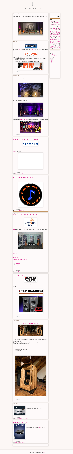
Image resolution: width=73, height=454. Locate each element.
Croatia (56, 24)
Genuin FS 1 (16, 442)
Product (54, 37)
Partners (51, 36)
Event (53, 26)
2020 (51, 60)
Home (29, 445)
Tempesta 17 (53, 46)
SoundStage (15, 253)
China (54, 22)
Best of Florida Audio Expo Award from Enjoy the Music (25, 177)
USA (23, 210)
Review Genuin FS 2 (21, 173)
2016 (51, 64)
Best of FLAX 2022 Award (18, 263)
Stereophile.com (20, 49)
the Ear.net (27, 284)
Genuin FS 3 (18, 135)
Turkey (59, 47)
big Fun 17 (52, 21)
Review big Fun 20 (58, 39)
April (52, 57)
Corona (16, 135)
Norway (57, 35)
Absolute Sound (15, 254)
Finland (56, 26)
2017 (51, 63)
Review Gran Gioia (27, 418)
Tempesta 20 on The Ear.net (19, 275)
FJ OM (59, 26)
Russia (58, 44)
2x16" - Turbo (16, 321)
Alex (14, 229)
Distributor (58, 25)
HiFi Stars (40, 427)
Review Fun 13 (57, 40)
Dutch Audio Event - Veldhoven (20, 76)
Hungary (53, 33)
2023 (51, 53)
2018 (51, 62)
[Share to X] (17, 71)
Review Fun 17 (52, 41)
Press (21, 418)
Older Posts (46, 445)
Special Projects (57, 45)
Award (15, 210)
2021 (51, 59)
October (53, 54)
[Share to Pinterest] (19, 71)
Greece (53, 32)
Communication (52, 23)
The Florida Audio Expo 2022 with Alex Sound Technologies (26, 214)
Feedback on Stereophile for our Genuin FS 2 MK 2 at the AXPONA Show (28, 43)
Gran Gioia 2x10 (19, 418)
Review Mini (57, 43)
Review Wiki (55, 44)
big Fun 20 (57, 21)
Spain (54, 45)
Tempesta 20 (55, 47)
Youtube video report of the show (24, 119)
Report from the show (18, 264)
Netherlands (24, 135)
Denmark (54, 25)
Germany (52, 30)
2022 (51, 58)
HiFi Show (21, 135)
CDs (51, 22)
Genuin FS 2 (18, 210)
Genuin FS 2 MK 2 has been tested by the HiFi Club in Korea (25, 139)
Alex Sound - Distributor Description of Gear (20, 259)
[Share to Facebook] (18, 71)
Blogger (44, 452)
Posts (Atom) (32, 447)
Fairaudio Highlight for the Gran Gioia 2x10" (22, 404)
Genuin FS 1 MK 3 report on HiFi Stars (21, 422)
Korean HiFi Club (16, 149)
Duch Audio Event (28, 78)
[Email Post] (15, 71)
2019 (51, 61)
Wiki (51, 48)
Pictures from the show (18, 265)
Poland (55, 36)
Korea (15, 173)
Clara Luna (57, 22)
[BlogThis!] (17, 71)
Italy (57, 33)
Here (14, 17)
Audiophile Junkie (15, 257)
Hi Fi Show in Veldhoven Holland (20, 15)
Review (17, 173)
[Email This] (16, 71)
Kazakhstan (51, 34)
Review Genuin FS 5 (57, 42)
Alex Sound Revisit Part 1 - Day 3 (19, 258)
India (55, 33)
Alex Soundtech (33, 49)
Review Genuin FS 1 (24, 442)
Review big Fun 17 (52, 39)
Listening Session (57, 34)
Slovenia (51, 45)
